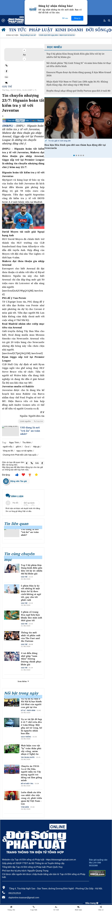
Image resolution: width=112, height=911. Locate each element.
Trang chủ (11, 910)
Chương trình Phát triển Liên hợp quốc (20, 454)
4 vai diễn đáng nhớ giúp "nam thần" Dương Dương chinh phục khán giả (31, 659)
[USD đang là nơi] (10, 431)
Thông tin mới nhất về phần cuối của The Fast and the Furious (30, 636)
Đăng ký (77, 18)
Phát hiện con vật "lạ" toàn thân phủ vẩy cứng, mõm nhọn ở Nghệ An (31, 749)
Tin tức (17, 29)
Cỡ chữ (56, 910)
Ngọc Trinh (14, 442)
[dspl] (4, 30)
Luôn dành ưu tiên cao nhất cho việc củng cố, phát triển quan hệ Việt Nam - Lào (31, 798)
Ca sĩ (27, 446)
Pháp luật (41, 29)
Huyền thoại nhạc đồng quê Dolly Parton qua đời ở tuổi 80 (78, 90)
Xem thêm (22, 681)
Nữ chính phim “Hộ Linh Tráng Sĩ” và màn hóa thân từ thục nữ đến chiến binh (78, 65)
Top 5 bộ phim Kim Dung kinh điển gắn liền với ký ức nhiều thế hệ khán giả (31, 569)
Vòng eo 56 (8, 450)
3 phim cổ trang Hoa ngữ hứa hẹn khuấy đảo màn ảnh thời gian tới (31, 616)
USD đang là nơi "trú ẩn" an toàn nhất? (30, 430)
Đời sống (96, 29)
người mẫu (7, 446)
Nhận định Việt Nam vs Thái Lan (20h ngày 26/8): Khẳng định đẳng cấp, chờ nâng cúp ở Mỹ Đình (77, 83)
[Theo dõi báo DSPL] (23, 120)
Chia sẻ (101, 910)
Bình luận (78, 910)
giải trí (18, 446)
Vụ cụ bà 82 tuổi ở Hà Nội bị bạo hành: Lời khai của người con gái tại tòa (31, 703)
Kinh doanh (69, 29)
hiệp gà (36, 446)
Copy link (33, 910)
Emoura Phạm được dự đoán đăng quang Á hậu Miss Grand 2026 (78, 74)
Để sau (65, 18)
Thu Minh (26, 442)
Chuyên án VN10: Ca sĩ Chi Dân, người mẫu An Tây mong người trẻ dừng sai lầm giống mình (31, 773)
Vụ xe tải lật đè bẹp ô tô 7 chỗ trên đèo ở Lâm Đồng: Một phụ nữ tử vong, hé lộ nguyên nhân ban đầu (31, 726)
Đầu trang (91, 903)
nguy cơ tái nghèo (24, 450)
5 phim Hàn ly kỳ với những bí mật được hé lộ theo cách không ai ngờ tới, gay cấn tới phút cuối (31, 592)
